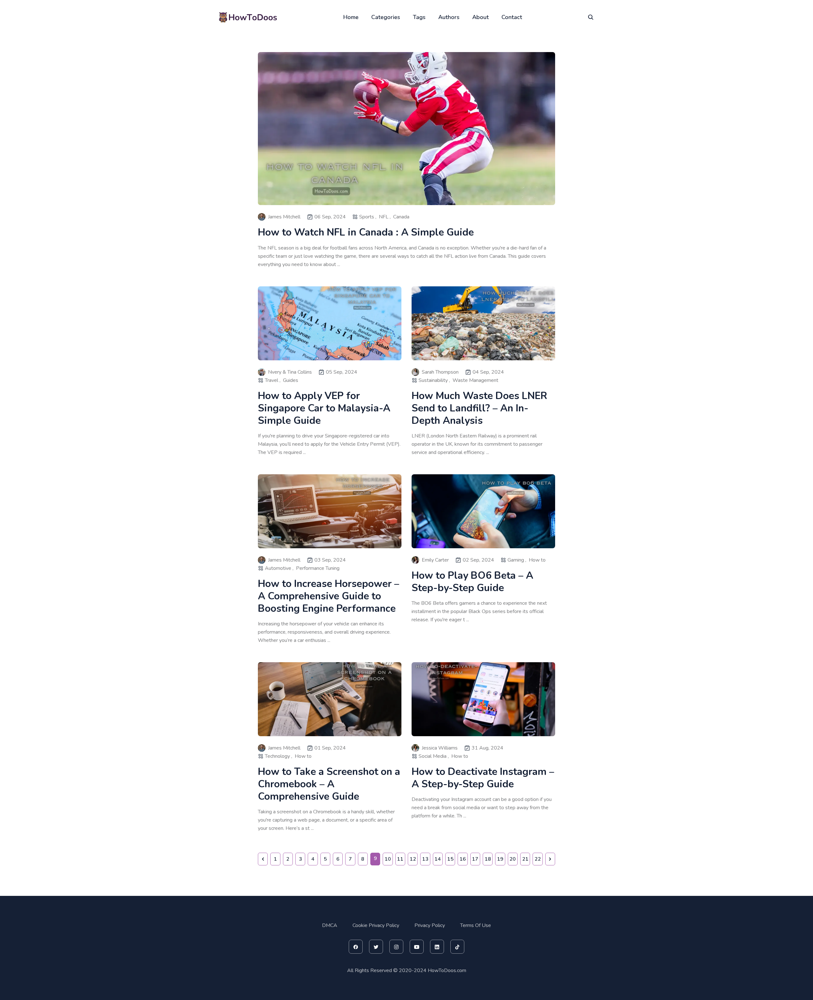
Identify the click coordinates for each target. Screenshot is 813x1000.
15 (450, 859)
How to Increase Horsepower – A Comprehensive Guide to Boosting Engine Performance (328, 596)
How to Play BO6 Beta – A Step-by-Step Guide (472, 581)
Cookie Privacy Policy (376, 925)
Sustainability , (434, 380)
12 (413, 859)
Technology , (278, 756)
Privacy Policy (429, 925)
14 (437, 859)
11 (400, 859)
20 (512, 859)
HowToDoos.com (447, 970)
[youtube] (417, 947)
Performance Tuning (317, 568)
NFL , (385, 216)
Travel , (272, 380)
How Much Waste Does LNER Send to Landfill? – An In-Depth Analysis (479, 408)
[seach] (590, 17)
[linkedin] (437, 947)
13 (425, 859)
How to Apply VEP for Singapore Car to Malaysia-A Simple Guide (324, 408)
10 (388, 859)
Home (351, 17)
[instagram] (396, 947)
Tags (419, 17)
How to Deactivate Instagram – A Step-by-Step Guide (483, 777)
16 (463, 859)
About (480, 17)
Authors (449, 17)
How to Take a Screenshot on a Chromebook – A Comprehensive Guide (329, 784)
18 (488, 859)
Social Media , (434, 756)
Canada (401, 216)
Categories (385, 17)
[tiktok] (457, 947)
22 (537, 859)
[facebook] (356, 947)
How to (537, 560)
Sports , (367, 216)
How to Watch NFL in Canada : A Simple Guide (366, 232)
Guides (290, 380)
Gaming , (516, 560)
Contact (511, 17)
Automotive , (279, 568)
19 (500, 859)
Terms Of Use (475, 925)
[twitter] (376, 947)
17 (475, 859)
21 (525, 859)
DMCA (329, 925)
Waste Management (475, 380)
